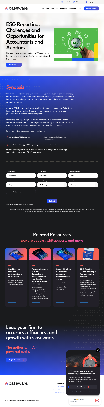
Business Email (75, 171)
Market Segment (44, 181)
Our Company (58, 390)
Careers (61, 387)
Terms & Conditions (91, 391)
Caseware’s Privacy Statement (72, 209)
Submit (52, 201)
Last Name (42, 171)
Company (11, 181)
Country (72, 181)
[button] (90, 2)
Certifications (59, 393)
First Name (11, 171)
